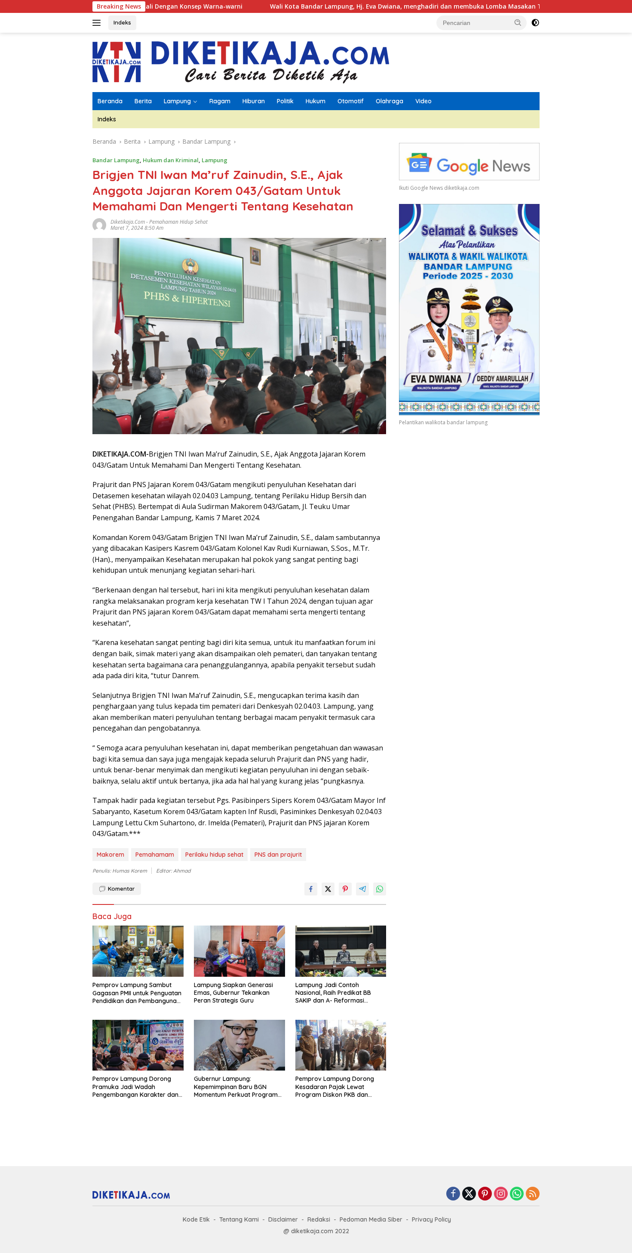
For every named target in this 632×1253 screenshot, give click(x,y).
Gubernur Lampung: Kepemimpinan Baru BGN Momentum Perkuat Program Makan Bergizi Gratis (236, 1087)
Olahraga (389, 101)
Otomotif (350, 101)
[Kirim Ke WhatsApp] (379, 889)
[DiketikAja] (240, 62)
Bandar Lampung (116, 160)
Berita (143, 101)
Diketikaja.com (127, 221)
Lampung (177, 101)
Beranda (110, 101)
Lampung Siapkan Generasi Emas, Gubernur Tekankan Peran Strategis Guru (233, 992)
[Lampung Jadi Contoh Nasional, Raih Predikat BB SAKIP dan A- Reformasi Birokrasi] (341, 951)
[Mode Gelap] (535, 22)
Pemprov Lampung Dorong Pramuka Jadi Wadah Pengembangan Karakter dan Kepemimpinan (135, 1087)
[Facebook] (453, 1194)
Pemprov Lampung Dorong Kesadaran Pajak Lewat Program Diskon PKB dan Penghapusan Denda (334, 1087)
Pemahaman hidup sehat (178, 221)
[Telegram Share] (362, 889)
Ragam (219, 101)
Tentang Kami (239, 1219)
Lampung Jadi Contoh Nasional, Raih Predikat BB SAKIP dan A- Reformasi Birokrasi (333, 993)
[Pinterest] (485, 1194)
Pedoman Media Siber (371, 1219)
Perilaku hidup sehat (214, 854)
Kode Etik (196, 1219)
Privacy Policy (431, 1219)
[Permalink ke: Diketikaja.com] (99, 224)
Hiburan (253, 101)
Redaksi (318, 1219)
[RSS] (533, 1194)
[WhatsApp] (517, 1194)
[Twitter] (469, 1194)
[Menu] (98, 22)
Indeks (122, 22)
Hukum (315, 101)
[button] (518, 22)
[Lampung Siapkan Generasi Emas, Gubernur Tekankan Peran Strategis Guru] (239, 951)
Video (423, 101)
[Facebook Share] (310, 889)
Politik (285, 101)
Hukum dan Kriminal (171, 160)
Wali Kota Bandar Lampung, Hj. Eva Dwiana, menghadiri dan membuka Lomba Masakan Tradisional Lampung (377, 6)
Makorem (110, 854)
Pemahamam (154, 854)
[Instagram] (501, 1194)
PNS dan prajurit (278, 854)
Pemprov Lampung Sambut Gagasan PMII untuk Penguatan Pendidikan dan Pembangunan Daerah (136, 993)
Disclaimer (283, 1219)
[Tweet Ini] (328, 889)
